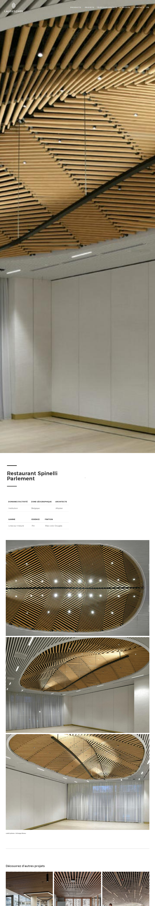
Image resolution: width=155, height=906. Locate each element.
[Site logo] (14, 7)
